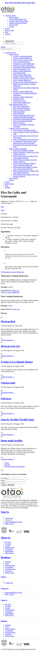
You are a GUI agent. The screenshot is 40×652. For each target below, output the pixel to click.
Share (3, 210)
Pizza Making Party (19, 73)
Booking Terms (10, 565)
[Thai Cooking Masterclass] (10, 292)
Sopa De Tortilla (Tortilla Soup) (17, 419)
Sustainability (9, 551)
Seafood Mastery (18, 113)
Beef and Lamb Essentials (21, 108)
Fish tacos (6, 398)
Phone (3, 480)
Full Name (5, 478)
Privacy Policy (9, 573)
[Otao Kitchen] (8, 12)
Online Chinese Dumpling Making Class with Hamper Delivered (24, 164)
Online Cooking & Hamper (18, 23)
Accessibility (9, 567)
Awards (7, 546)
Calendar (8, 562)
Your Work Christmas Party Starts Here (20, 3)
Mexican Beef (8, 321)
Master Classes (14, 17)
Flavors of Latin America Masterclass (25, 82)
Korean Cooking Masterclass (22, 58)
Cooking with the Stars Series (18, 21)
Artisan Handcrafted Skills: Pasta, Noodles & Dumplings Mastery (24, 116)
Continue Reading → (8, 340)
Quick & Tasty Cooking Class (23, 60)
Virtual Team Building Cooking (23, 150)
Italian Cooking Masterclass (22, 75)
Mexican (25, 201)
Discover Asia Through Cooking (23, 78)
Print (2, 207)
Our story (8, 542)
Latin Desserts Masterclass (21, 102)
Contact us (8, 571)
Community (9, 549)
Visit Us (5, 512)
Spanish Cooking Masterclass (22, 76)
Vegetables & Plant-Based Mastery (24, 67)
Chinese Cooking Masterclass (22, 56)
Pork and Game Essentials (21, 110)
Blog (6, 32)
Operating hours (10, 569)
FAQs (7, 563)
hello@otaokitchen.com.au (13, 522)
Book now (16, 290)
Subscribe (11, 485)
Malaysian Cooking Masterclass (23, 65)
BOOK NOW (9, 41)
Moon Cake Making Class (21, 69)
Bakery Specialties (19, 123)
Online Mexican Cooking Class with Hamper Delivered (25, 160)
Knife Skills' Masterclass (21, 106)
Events (7, 28)
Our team (8, 544)
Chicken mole (8, 382)
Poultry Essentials (19, 112)
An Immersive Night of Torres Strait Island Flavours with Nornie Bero (25, 142)
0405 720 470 (9, 524)
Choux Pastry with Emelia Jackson (24, 130)
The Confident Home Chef (17, 19)
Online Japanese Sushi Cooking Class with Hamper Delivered (25, 157)
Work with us (9, 553)
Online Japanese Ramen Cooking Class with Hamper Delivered (26, 172)
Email (3, 483)
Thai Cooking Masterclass (21, 62)
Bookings (5, 557)
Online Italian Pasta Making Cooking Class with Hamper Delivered (25, 168)
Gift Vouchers (13, 25)
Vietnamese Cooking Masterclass (24, 64)
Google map (9, 518)
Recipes (11, 27)
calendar (7, 34)
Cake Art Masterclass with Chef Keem (25, 139)
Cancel (4, 485)
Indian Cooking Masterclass (22, 71)
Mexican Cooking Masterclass (23, 91)
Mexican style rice (10, 346)
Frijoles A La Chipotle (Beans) (17, 361)
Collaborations (9, 547)
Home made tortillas (11, 440)
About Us (6, 537)
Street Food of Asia (19, 101)
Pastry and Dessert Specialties (22, 121)
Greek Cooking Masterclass (22, 80)
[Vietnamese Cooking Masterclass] (12, 272)
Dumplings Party (18, 99)
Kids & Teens (9, 30)
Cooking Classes (10, 15)
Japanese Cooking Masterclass (23, 97)
